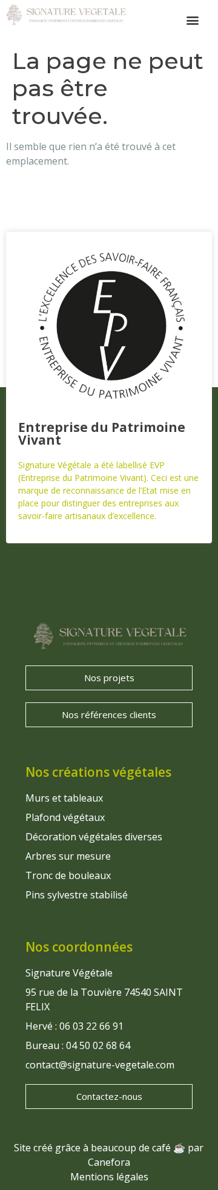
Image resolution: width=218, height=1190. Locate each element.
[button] (193, 20)
